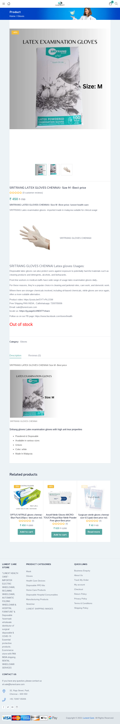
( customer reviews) (33, 192)
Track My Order (81, 580)
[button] (110, 4)
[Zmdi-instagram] (17, 707)
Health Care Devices (35, 581)
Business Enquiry (82, 570)
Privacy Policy (80, 598)
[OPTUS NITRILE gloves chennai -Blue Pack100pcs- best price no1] (26, 497)
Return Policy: (80, 594)
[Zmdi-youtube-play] (12, 707)
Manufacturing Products (37, 599)
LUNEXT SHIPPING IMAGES (39, 609)
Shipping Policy (81, 608)
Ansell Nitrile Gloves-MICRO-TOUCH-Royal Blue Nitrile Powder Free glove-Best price (60, 517)
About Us (78, 575)
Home (12, 16)
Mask (28, 571)
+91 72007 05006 (18, 699)
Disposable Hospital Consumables (42, 595)
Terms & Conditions (83, 603)
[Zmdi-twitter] (8, 707)
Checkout (78, 589)
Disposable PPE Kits (35, 585)
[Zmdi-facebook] (3, 707)
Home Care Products (36, 590)
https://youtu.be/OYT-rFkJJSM (38, 299)
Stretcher (30, 604)
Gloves (20, 16)
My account (79, 584)
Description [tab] (15, 355)
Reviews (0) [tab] (34, 355)
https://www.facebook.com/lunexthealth (53, 316)
